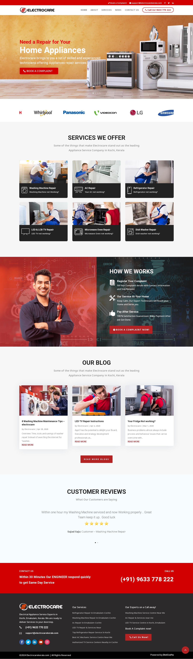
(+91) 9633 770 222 (36, 627)
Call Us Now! (140, 637)
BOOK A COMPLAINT (40, 71)
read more (27, 444)
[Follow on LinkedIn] (34, 642)
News (118, 10)
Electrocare (30, 429)
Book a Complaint (118, 3)
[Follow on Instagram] (47, 642)
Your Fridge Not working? (141, 421)
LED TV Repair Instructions (89, 421)
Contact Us (132, 10)
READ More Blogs (96, 459)
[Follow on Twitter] (28, 642)
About (94, 10)
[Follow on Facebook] (22, 642)
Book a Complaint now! (132, 329)
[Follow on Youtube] (40, 642)
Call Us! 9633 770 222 (159, 10)
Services (106, 10)
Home (84, 10)
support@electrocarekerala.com (146, 3)
